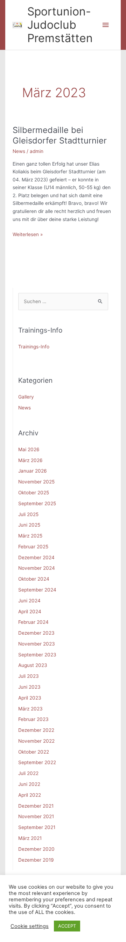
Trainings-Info (33, 346)
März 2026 (30, 460)
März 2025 (30, 536)
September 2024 (37, 590)
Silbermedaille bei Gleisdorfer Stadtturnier (60, 135)
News (19, 151)
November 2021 (36, 816)
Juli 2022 (28, 773)
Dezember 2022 (36, 730)
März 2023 (30, 708)
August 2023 (32, 665)
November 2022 (36, 741)
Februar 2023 (33, 719)
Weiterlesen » (28, 235)
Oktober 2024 (33, 579)
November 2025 (36, 482)
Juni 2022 (29, 784)
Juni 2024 (29, 600)
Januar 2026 (32, 471)
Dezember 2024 (36, 557)
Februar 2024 (33, 622)
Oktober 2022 (33, 752)
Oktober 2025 (33, 492)
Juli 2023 (28, 676)
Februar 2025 (33, 546)
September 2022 (37, 762)
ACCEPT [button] (67, 926)
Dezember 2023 (36, 633)
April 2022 (29, 795)
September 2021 (36, 827)
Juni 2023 (29, 687)
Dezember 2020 (36, 849)
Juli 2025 (28, 514)
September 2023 (37, 654)
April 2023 (29, 698)
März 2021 (30, 838)
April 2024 (29, 611)
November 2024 (36, 568)
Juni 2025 (29, 525)
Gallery (26, 397)
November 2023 (36, 644)
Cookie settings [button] (29, 926)
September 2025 (37, 503)
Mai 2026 (29, 449)
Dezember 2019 (36, 860)
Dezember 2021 (36, 806)
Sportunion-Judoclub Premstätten (60, 25)
